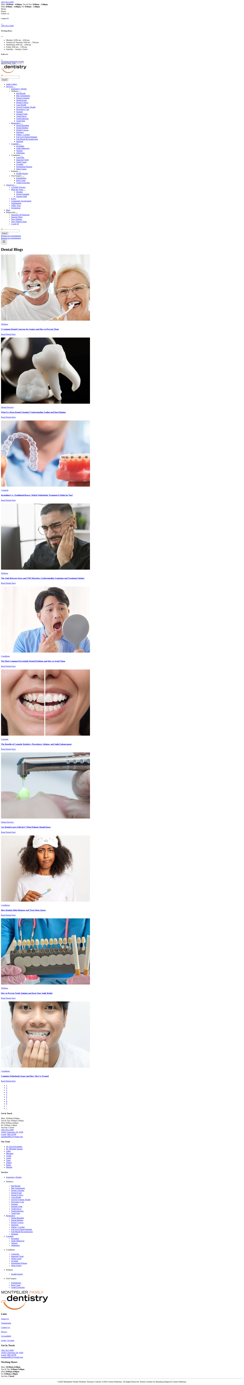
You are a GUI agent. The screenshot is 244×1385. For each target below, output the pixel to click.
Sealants (19, 112)
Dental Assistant (22, 194)
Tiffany (9, 1163)
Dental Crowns (22, 130)
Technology (16, 208)
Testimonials (16, 203)
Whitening (20, 153)
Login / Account (7, 1340)
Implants (19, 141)
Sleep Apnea (21, 169)
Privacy (4, 1332)
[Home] (13, 72)
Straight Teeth (21, 114)
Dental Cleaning (22, 98)
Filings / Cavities (23, 135)
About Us (10, 185)
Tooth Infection (22, 119)
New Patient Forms (19, 222)
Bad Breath (20, 93)
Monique (9, 1153)
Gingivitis (20, 157)
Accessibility (6, 1336)
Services (9, 86)
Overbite (19, 164)
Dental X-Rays (22, 102)
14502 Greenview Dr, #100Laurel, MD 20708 (12, 1354)
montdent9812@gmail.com (12, 1137)
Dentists (19, 192)
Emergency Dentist (19, 89)
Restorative (16, 123)
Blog (8, 210)
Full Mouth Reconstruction (27, 139)
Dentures (20, 132)
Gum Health (21, 105)
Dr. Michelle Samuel (14, 1149)
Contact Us (5, 1327)
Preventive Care (22, 109)
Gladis (8, 1156)
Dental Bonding (22, 125)
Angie (8, 1158)
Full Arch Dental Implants (26, 137)
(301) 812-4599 (7, 2)
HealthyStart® (22, 173)
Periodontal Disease (24, 167)
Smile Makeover (22, 148)
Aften (8, 1151)
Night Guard (21, 162)
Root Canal (20, 180)
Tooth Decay (21, 116)
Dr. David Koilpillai (14, 1147)
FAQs (13, 199)
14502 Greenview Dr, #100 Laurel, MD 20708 (12, 1133)
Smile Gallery (11, 84)
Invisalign (20, 146)
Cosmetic (15, 144)
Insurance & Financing (20, 215)
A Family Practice (18, 187)
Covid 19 (15, 224)
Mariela (9, 1167)
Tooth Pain (20, 121)
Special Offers (17, 217)
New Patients (16, 219)
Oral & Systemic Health (25, 107)
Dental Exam (21, 100)
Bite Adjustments (23, 96)
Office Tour (16, 206)
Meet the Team (17, 189)
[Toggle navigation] (4, 241)
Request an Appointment (11, 236)
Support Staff (21, 196)
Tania (8, 1160)
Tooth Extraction (23, 183)
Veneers (19, 151)
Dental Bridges (22, 128)
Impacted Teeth (22, 160)
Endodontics (21, 178)
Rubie (8, 1165)
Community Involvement (21, 201)
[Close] (2, 24)
